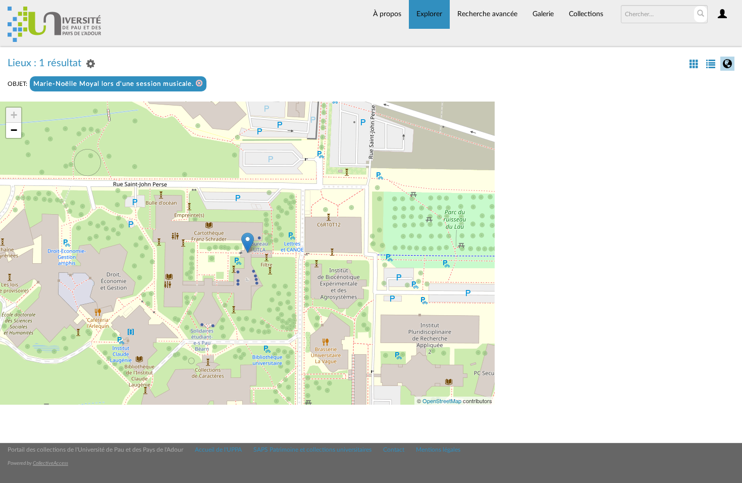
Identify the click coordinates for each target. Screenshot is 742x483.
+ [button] (14, 115)
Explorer (429, 14)
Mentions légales (438, 450)
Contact (393, 450)
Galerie (543, 14)
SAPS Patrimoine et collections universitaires (312, 450)
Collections (586, 14)
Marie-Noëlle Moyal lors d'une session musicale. (114, 84)
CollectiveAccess (50, 463)
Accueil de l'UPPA (218, 450)
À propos (387, 14)
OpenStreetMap (441, 401)
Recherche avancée (487, 14)
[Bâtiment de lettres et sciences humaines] (247, 242)
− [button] (14, 130)
